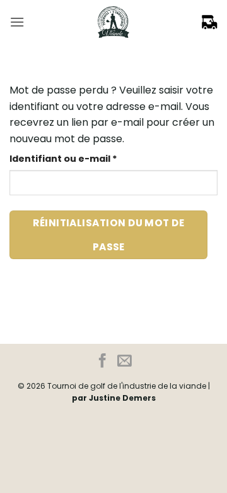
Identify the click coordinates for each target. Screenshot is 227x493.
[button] (17, 21)
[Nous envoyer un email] (124, 361)
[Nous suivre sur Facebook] (102, 361)
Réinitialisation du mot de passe (108, 234)
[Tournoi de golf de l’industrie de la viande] (113, 22)
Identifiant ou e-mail (90, 158)
